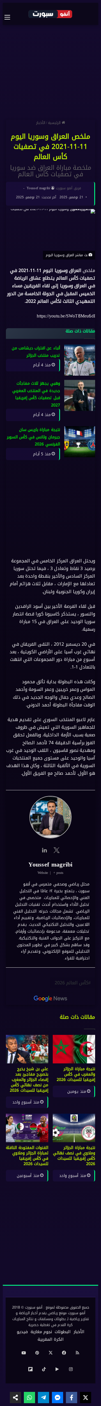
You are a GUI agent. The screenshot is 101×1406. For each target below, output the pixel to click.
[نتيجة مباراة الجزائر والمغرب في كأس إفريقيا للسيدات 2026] (74, 1049)
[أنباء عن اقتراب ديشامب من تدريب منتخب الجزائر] (79, 360)
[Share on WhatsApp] (29, 1397)
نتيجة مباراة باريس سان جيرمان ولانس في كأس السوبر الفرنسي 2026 (33, 437)
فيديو (22, 1332)
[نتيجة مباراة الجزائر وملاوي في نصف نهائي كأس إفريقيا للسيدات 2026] (74, 1128)
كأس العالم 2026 (71, 982)
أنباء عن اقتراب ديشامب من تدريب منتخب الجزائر (36, 352)
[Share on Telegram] (43, 1397)
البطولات (63, 1332)
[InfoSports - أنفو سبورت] (50, 14)
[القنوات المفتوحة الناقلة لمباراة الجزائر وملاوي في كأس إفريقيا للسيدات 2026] (27, 1128)
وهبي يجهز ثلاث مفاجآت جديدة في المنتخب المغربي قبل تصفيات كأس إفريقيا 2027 (36, 394)
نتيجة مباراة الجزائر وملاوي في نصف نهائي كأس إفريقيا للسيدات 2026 (74, 1156)
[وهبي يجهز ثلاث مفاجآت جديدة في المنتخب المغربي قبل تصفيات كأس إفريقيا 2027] (79, 395)
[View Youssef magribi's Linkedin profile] (44, 850)
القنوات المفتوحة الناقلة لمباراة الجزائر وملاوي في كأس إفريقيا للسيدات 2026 (27, 1156)
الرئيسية (55, 122)
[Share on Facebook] (71, 1397)
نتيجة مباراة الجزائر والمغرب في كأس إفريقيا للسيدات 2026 (76, 1074)
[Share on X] (85, 1397)
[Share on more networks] (15, 1397)
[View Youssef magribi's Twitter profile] (56, 850)
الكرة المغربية (51, 1339)
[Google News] (50, 999)
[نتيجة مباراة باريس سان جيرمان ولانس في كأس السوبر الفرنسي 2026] (79, 441)
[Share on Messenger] (57, 1397)
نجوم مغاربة (41, 1332)
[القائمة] (10, 17)
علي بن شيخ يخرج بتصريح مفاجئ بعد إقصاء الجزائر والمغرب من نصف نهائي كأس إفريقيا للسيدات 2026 (29, 1079)
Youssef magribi (38, 188)
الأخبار (40, 122)
